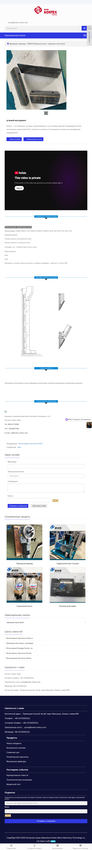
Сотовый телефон (34, 848)
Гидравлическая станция (68, 564)
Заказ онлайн (14, 139)
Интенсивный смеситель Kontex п (19, 638)
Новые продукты (13, 743)
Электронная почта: (16, 472)
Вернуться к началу (80, 848)
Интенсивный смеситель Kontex (18, 658)
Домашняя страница (17, 44)
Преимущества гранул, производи (19, 643)
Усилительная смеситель (17, 757)
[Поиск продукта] (84, 28)
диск (19, 447)
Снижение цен (12, 752)
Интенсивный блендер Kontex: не (19, 648)
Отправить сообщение (18, 506)
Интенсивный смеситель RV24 (31, 444)
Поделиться (11, 848)
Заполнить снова (39, 506)
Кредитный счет (13, 784)
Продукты (11, 738)
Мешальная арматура (16, 761)
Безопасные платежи (16, 748)
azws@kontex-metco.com (18, 22)
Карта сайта (45, 841)
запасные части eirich (56, 44)
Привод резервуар (24, 564)
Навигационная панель (15, 35)
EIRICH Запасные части (37, 44)
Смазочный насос (24, 606)
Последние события (17, 770)
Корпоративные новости (17, 775)
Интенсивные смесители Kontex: (19, 653)
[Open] (89, 35)
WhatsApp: (12, 462)
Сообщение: (13, 481)
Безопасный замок (67, 606)
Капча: (10, 496)
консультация (57, 848)
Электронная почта (34, 139)
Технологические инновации (19, 780)
